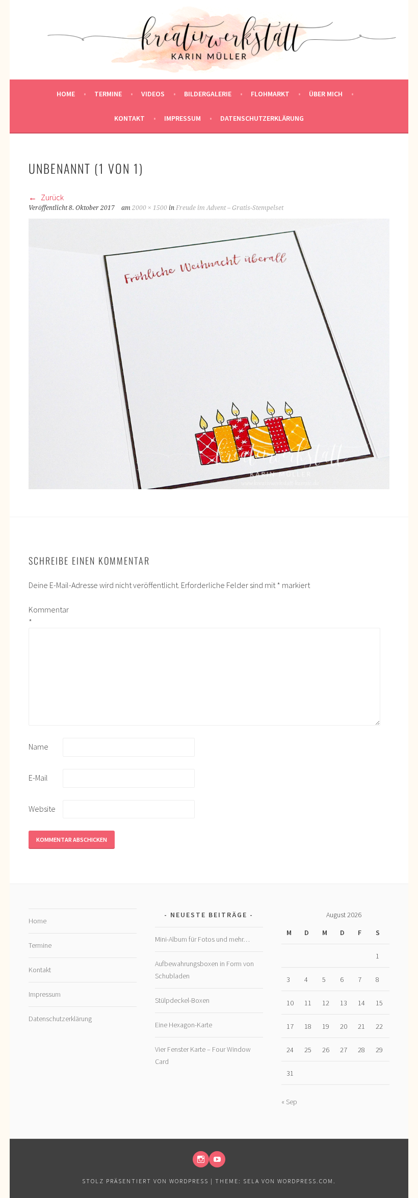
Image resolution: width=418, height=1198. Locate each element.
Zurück (51, 197)
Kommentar (45, 615)
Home (66, 93)
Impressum (182, 118)
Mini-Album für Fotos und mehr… (202, 939)
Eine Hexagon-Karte (183, 1024)
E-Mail (38, 778)
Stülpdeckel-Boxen (182, 1000)
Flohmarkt (270, 93)
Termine (108, 93)
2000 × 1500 (149, 207)
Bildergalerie (207, 93)
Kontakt (129, 118)
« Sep (289, 1101)
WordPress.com (305, 1181)
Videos (153, 93)
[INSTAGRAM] (201, 1159)
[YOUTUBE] (217, 1159)
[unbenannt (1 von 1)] (209, 486)
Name (38, 746)
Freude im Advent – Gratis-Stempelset (229, 207)
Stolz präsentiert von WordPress (145, 1181)
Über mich (326, 93)
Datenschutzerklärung (262, 118)
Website (42, 809)
